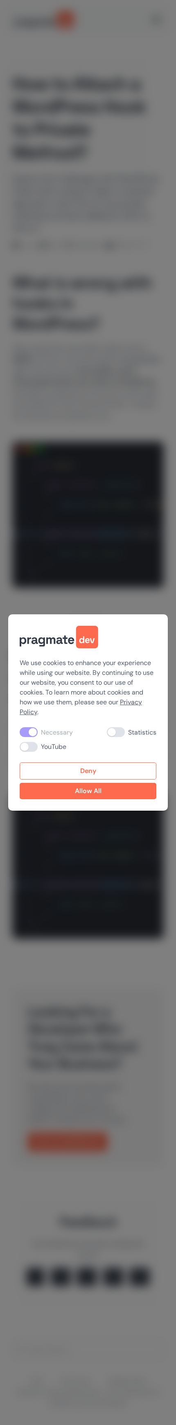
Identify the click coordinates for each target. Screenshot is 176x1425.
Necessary (57, 732)
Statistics (142, 732)
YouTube (53, 746)
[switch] (116, 732)
